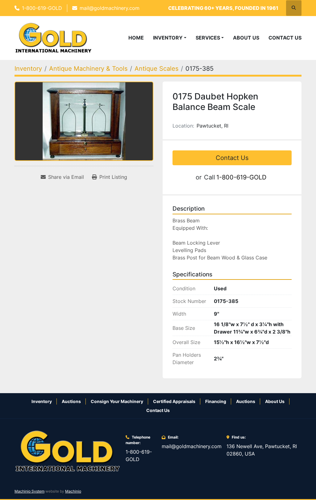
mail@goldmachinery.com (109, 8)
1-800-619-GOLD (42, 8)
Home (136, 38)
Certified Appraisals (174, 401)
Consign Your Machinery (117, 401)
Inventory (168, 38)
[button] (169, 37)
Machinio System (29, 491)
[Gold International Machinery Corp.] (68, 450)
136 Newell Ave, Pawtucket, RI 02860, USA (262, 450)
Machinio (73, 491)
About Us (246, 38)
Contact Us (284, 38)
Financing (215, 401)
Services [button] (208, 38)
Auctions (71, 401)
